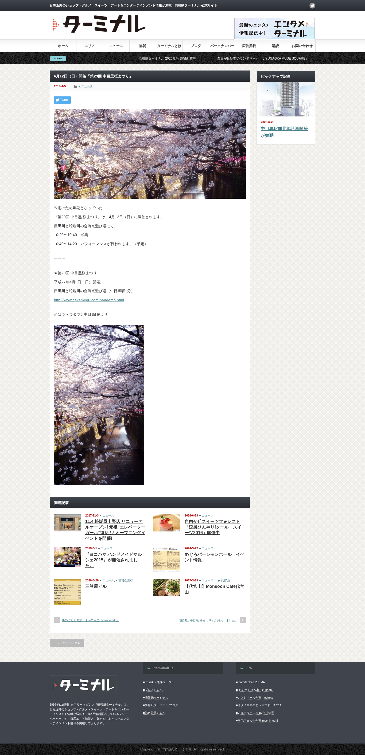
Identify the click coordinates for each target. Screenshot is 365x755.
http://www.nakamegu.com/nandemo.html (89, 300)
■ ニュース (86, 86)
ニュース (116, 46)
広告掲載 (249, 46)
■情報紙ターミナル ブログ (160, 705)
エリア (89, 46)
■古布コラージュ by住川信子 (255, 712)
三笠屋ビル (96, 586)
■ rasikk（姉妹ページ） (158, 682)
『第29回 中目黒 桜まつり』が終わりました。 (207, 620)
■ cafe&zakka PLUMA (250, 682)
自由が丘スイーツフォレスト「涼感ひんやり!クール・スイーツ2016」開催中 (213, 527)
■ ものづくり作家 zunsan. (254, 689)
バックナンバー (222, 46)
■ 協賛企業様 (124, 580)
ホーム (63, 46)
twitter (312, 6)
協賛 (142, 46)
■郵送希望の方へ (154, 712)
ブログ (196, 46)
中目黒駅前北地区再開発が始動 (284, 132)
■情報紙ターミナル (155, 697)
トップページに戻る (67, 642)
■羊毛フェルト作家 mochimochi (257, 720)
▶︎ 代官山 (222, 580)
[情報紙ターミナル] (99, 34)
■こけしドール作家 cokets (254, 697)
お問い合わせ (302, 46)
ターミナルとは (169, 46)
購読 (275, 46)
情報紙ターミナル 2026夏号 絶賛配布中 (142, 58)
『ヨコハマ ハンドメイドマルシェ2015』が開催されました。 (113, 560)
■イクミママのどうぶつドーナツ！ (259, 705)
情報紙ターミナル (177, 749)
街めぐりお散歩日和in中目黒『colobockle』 (90, 620)
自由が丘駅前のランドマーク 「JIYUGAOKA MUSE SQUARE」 (238, 58)
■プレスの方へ (152, 689)
